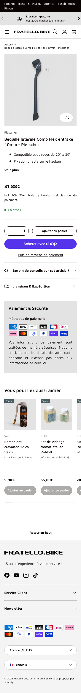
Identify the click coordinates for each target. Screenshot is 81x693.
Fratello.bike (21, 678)
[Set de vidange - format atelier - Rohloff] (57, 414)
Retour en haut (41, 532)
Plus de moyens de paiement (40, 255)
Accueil (8, 44)
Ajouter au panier (54, 231)
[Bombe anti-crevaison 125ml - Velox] (20, 414)
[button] (74, 32)
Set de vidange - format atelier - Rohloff (54, 447)
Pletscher (10, 132)
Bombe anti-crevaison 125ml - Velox (18, 447)
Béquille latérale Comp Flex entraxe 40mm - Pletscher (36, 47)
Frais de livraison (39, 195)
